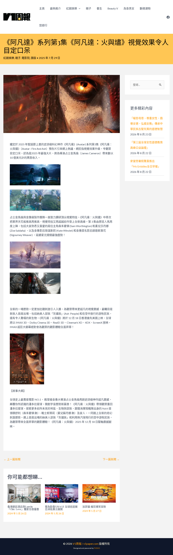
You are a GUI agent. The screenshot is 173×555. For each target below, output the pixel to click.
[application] (78, 8)
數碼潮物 (145, 8)
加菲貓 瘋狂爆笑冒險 (94, 506)
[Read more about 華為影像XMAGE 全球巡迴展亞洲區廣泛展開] (61, 493)
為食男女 (128, 8)
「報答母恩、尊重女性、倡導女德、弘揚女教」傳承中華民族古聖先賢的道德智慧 (146, 123)
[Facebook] (168, 17)
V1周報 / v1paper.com (85, 543)
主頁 (42, 8)
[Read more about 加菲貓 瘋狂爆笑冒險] (99, 493)
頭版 (33, 57)
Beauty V (112, 8)
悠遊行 (43, 25)
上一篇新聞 (12, 459)
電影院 (26, 57)
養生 (99, 8)
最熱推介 (55, 8)
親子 (88, 8)
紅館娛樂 (71, 8)
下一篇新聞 (111, 459)
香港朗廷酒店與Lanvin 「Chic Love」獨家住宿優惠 (23, 508)
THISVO (97, 548)
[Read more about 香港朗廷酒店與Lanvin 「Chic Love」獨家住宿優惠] (24, 493)
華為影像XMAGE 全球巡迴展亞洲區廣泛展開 (61, 508)
